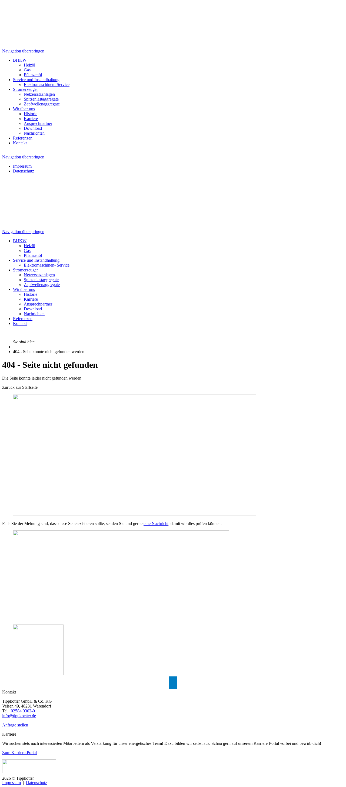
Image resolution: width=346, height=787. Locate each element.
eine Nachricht (156, 523)
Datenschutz (36, 782)
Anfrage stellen (15, 725)
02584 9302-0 (23, 711)
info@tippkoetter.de (19, 715)
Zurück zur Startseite (20, 387)
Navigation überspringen (23, 51)
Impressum (11, 782)
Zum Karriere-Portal (19, 752)
